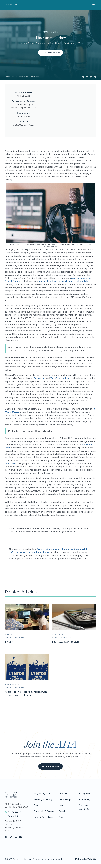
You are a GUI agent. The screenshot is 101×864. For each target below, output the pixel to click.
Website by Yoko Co (85, 859)
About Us (63, 793)
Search (62, 811)
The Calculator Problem (66, 641)
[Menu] (93, 5)
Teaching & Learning (43, 799)
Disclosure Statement (84, 807)
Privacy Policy (85, 793)
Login (61, 805)
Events (37, 805)
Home (7, 77)
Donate (62, 817)
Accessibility (84, 799)
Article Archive (17, 77)
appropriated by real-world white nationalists (63, 281)
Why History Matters (43, 793)
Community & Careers (44, 811)
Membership (65, 799)
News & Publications (43, 817)
